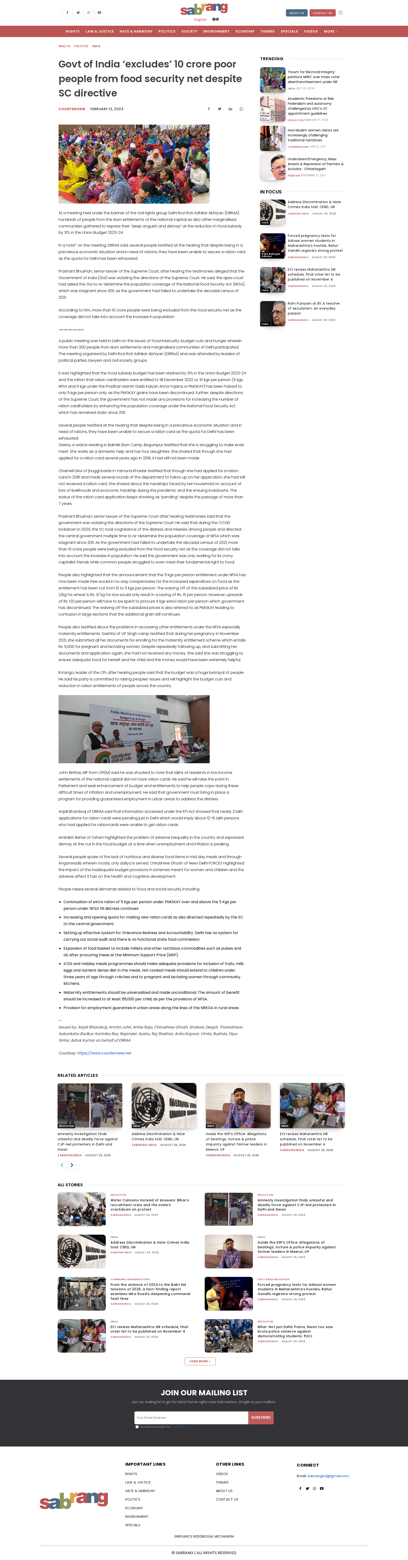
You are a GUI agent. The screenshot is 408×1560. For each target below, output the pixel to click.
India (96, 46)
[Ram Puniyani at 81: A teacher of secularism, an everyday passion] (272, 313)
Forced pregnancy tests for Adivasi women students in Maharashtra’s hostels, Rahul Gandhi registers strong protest (315, 243)
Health (64, 46)
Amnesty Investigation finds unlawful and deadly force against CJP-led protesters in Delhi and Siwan (297, 1205)
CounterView (72, 109)
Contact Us (322, 13)
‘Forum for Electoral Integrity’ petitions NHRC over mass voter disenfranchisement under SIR (314, 77)
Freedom (294, 176)
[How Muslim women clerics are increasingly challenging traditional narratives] (272, 138)
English (200, 19)
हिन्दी (215, 19)
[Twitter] (78, 13)
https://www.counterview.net (104, 1053)
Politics (81, 46)
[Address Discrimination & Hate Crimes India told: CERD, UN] (272, 212)
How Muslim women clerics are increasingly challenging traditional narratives (313, 135)
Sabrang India (298, 213)
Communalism (298, 147)
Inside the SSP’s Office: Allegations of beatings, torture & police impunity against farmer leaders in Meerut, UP (297, 1247)
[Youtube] (99, 13)
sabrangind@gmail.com (328, 1475)
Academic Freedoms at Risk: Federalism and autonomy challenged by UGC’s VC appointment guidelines (311, 106)
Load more (199, 1361)
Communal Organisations (130, 1279)
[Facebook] (67, 13)
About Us (296, 13)
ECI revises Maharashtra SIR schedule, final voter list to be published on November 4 (314, 274)
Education (296, 120)
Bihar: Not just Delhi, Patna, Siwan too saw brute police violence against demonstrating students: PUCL (295, 1331)
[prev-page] (62, 1165)
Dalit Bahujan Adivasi (271, 255)
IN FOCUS (271, 192)
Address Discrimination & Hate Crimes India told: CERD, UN (314, 204)
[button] (340, 12)
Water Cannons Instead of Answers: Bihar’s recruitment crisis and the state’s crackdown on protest (149, 1205)
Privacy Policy (178, 1427)
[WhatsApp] (89, 13)
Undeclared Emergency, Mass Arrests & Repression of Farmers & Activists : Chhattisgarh (316, 164)
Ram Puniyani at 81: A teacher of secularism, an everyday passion (314, 308)
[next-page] (72, 1165)
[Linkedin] (230, 108)
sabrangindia (298, 257)
